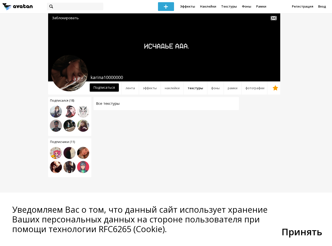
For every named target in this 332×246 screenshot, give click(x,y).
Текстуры (229, 6)
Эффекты (187, 6)
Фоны (246, 6)
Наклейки (208, 6)
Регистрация (302, 6)
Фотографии (254, 88)
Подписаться (104, 87)
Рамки (261, 6)
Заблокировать (65, 18)
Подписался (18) (62, 100)
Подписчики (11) (62, 142)
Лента (130, 88)
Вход (322, 6)
